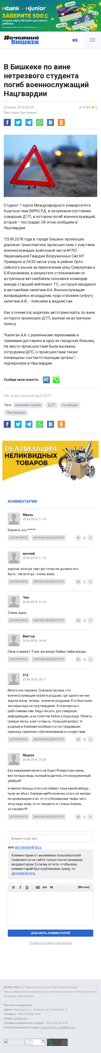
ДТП (51, 405)
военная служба (28, 405)
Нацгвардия (16, 412)
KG (75, 40)
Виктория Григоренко (20, 112)
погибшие (70, 405)
